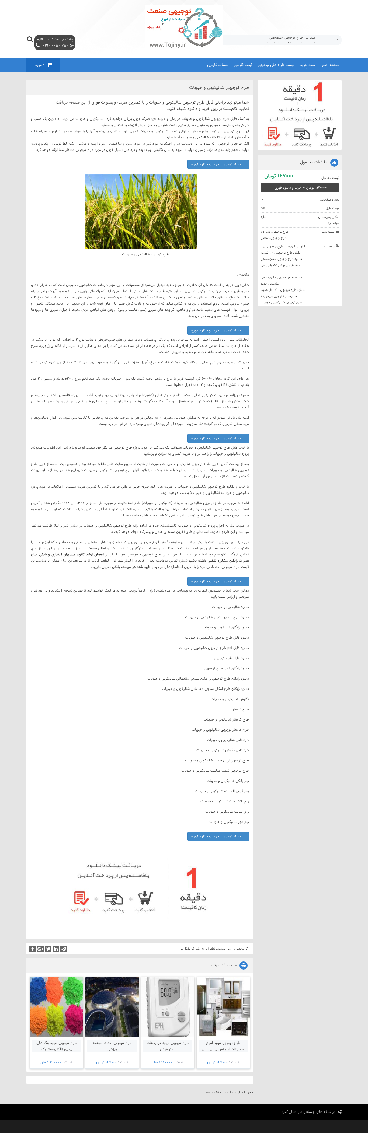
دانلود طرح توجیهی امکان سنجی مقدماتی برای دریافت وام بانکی (281, 262)
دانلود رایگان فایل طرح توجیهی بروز (284, 246)
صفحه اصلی (329, 65)
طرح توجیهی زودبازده (275, 231)
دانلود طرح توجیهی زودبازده (279, 296)
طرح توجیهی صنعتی (274, 237)
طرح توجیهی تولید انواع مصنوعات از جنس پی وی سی (223, 1046)
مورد (40, 65)
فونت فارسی (243, 65)
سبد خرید (307, 65)
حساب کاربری (217, 65)
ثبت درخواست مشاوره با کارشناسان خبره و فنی (281, 40)
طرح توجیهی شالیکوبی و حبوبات (281, 302)
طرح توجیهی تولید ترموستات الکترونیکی (168, 1046)
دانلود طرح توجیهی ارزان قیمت (281, 252)
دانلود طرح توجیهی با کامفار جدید (283, 289)
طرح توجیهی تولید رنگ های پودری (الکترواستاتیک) (56, 1046)
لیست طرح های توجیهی (276, 65)
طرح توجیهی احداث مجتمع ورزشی (112, 1046)
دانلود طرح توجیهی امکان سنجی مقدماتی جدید (281, 280)
